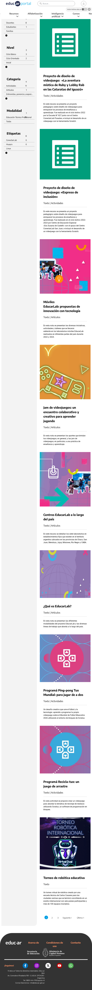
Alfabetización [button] (35, 13)
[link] (83, 3)
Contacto (76, 942)
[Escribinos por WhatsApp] (70, 966)
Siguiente (67, 918)
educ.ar (12, 971)
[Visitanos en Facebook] (25, 966)
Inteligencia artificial (58, 15)
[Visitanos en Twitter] (48, 966)
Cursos (76, 13)
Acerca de (33, 942)
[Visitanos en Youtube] (59, 966)
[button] (6, 35)
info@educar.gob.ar (37, 983)
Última (80, 918)
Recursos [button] (14, 13)
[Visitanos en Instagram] (36, 966)
